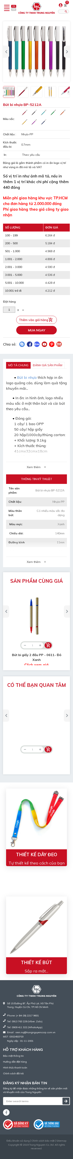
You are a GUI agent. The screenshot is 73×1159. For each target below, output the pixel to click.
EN (13, 9)
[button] (6, 52)
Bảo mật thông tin (13, 1055)
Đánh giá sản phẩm (47, 365)
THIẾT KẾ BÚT (36, 962)
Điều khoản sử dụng (18, 1141)
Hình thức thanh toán (15, 1067)
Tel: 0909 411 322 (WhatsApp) (24, 1027)
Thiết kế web (28, 1152)
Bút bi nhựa (27, 377)
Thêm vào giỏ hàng (33, 320)
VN (13, 6)
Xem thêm (34, 467)
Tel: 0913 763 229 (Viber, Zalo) (24, 1021)
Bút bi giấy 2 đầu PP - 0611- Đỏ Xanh (36, 660)
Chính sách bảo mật (43, 1141)
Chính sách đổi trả (13, 1073)
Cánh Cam (46, 1152)
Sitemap (61, 1141)
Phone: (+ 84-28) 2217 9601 (23, 1015)
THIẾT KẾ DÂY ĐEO (36, 854)
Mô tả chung (18, 365)
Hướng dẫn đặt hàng (15, 1061)
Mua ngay (36, 330)
